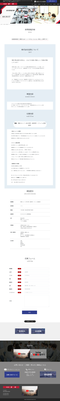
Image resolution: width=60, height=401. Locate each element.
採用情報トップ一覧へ (30, 321)
